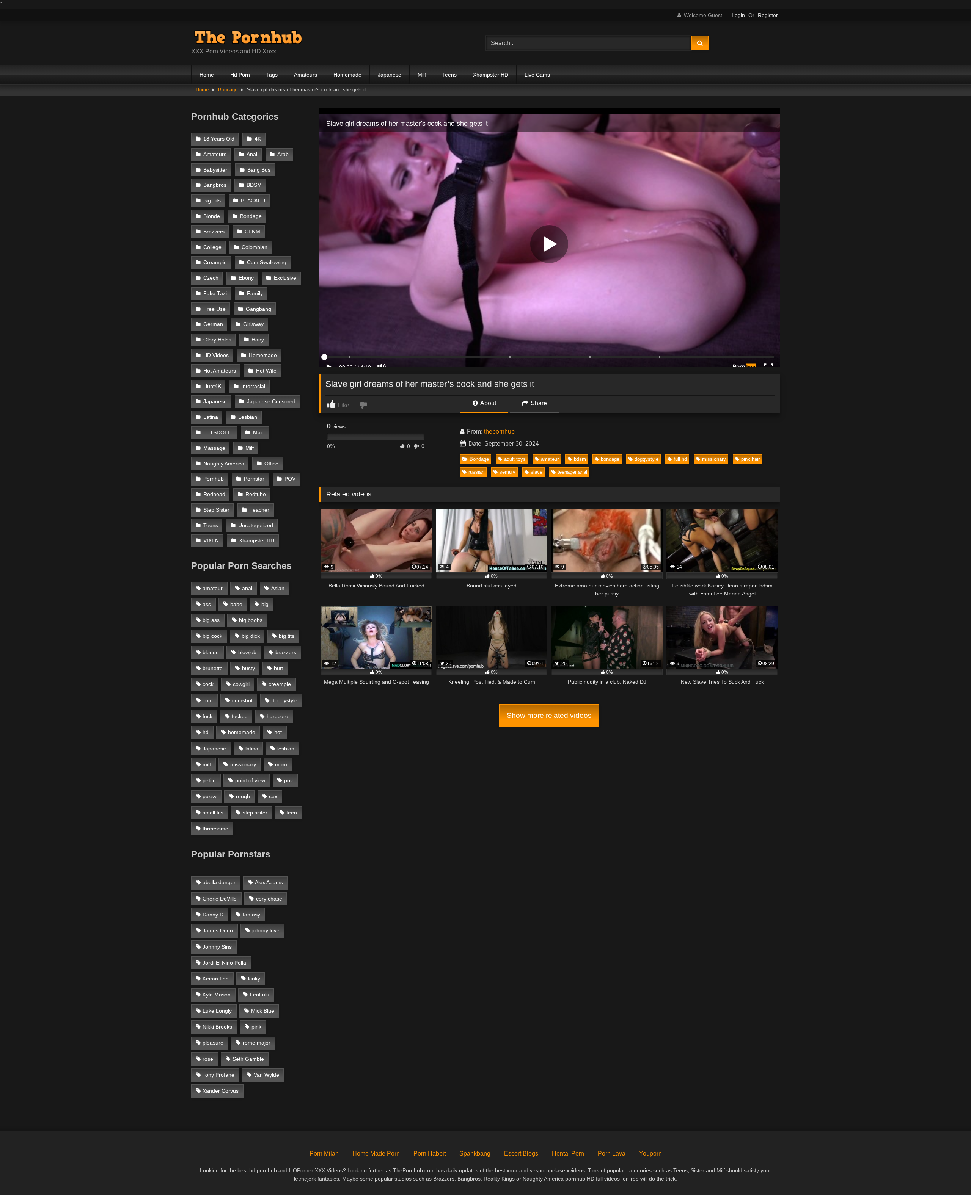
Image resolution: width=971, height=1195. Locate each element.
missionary (714, 459)
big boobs (250, 620)
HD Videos (216, 355)
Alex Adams (269, 882)
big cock (212, 636)
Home (207, 75)
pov (288, 780)
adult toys (515, 459)
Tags (272, 75)
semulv (507, 472)
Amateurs (305, 75)
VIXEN (211, 540)
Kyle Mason (217, 994)
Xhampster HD (490, 75)
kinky (254, 979)
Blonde (211, 216)
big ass (211, 620)
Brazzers (214, 232)
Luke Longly (217, 1011)
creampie (280, 684)
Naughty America (223, 464)
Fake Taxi (215, 293)
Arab (283, 154)
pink (256, 1027)
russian (476, 472)
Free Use (214, 309)
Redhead (214, 494)
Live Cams (537, 75)
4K (258, 139)
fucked (240, 716)
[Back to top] (947, 1174)
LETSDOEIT (218, 432)
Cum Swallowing (266, 262)
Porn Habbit (429, 1153)
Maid (259, 432)
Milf (422, 75)
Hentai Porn (568, 1153)
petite (209, 780)
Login (738, 15)
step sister (255, 813)
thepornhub (499, 431)
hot (278, 732)
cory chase (269, 899)
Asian (277, 588)
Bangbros (214, 185)
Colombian (254, 247)
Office (271, 464)
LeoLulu (259, 994)
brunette (213, 668)
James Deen (218, 930)
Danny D (213, 915)
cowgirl (241, 684)
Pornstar (254, 479)
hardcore (277, 716)
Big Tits (212, 201)
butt (278, 668)
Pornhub (213, 479)
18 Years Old (218, 139)
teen (291, 813)
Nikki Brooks (217, 1027)
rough (243, 796)
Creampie (215, 262)
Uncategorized (255, 525)
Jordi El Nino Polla (224, 963)
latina (251, 749)
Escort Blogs (521, 1153)
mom (281, 764)
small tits (213, 813)
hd (206, 732)
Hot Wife (266, 371)
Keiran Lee (216, 979)
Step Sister (216, 510)
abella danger (219, 882)
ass (207, 604)
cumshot (242, 700)
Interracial (253, 386)
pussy (210, 796)
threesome (215, 828)
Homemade (347, 75)
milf (207, 764)
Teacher (259, 510)
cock (208, 684)
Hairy (257, 340)
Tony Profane (218, 1075)
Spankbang (474, 1153)
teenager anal (572, 472)
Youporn (650, 1153)
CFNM (252, 232)
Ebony (246, 278)
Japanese (389, 75)
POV (289, 479)
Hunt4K (212, 386)
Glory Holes (217, 340)
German (213, 324)
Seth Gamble (248, 1059)
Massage (214, 448)
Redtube (255, 494)
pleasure (213, 1043)
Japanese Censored (271, 401)
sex (273, 796)
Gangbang (258, 309)
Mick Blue (262, 1011)
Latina (210, 417)
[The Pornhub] (248, 37)
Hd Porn (240, 75)
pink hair (750, 459)
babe (236, 604)
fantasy (251, 915)
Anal (252, 154)
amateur (550, 459)
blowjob (247, 652)
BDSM (254, 185)
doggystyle (646, 459)
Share (538, 403)
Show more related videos (549, 715)
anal (247, 588)
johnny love (266, 930)
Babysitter (215, 170)
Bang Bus (258, 170)
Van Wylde (266, 1075)
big (265, 604)
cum (208, 700)
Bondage (227, 89)
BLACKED (253, 201)
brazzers (285, 652)
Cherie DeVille (220, 899)
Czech (210, 278)
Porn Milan (324, 1153)
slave (536, 472)
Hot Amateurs (219, 371)
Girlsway (253, 324)
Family (255, 293)
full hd (680, 459)
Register (768, 15)
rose (208, 1059)
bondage (610, 459)
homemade (241, 732)
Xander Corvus (221, 1091)
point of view (250, 780)
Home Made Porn (376, 1153)
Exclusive (285, 278)
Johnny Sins (217, 947)
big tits (286, 636)
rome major (256, 1043)
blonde (211, 652)
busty (248, 668)
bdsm (580, 459)
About (487, 403)
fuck (207, 716)
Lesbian (247, 417)
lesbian (285, 749)
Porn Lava (611, 1153)
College (212, 247)
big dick (251, 636)
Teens (449, 75)
